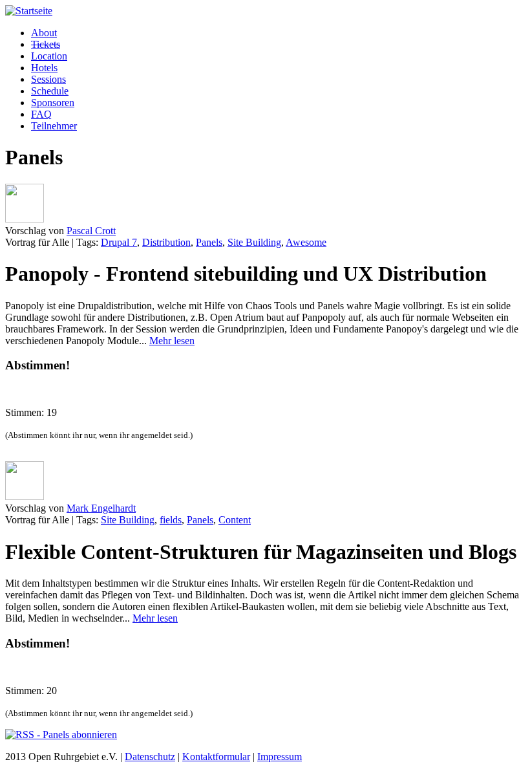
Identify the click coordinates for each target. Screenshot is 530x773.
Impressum (279, 756)
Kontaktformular (216, 756)
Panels (209, 242)
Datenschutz (150, 756)
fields (171, 519)
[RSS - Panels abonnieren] (61, 734)
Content (234, 519)
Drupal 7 (119, 242)
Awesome (306, 242)
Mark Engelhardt (101, 508)
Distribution (166, 242)
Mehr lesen (172, 340)
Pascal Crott (91, 230)
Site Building (254, 242)
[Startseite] (28, 10)
